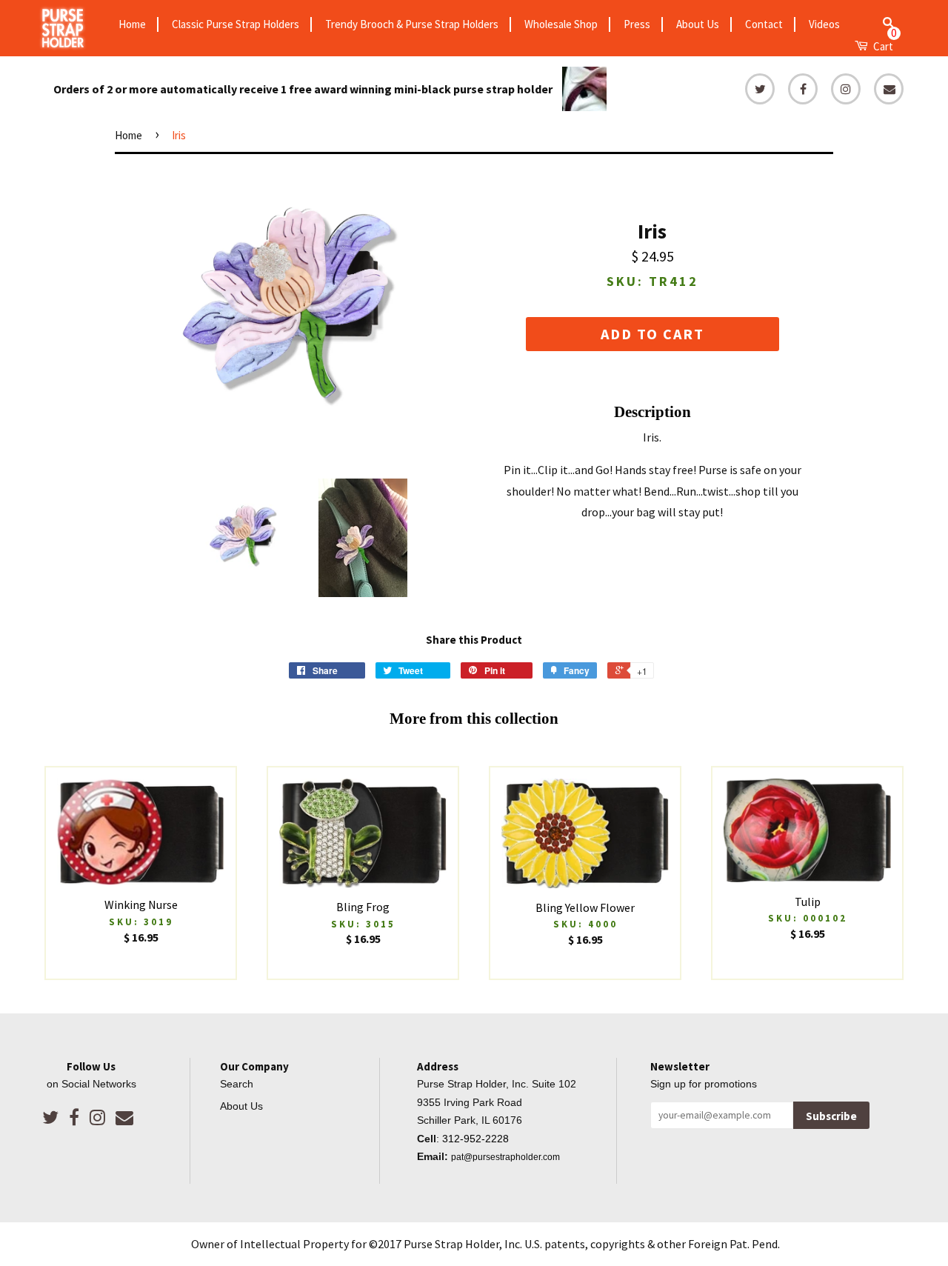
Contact (764, 24)
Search (236, 1084)
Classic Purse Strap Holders (235, 24)
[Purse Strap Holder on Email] (124, 1117)
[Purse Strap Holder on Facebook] (74, 1117)
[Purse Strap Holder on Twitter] (50, 1117)
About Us (697, 24)
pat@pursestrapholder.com (505, 1157)
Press (637, 24)
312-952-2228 (475, 1139)
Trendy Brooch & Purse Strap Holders (411, 24)
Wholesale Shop (561, 24)
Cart (884, 44)
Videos (824, 24)
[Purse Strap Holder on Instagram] (97, 1117)
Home (132, 24)
